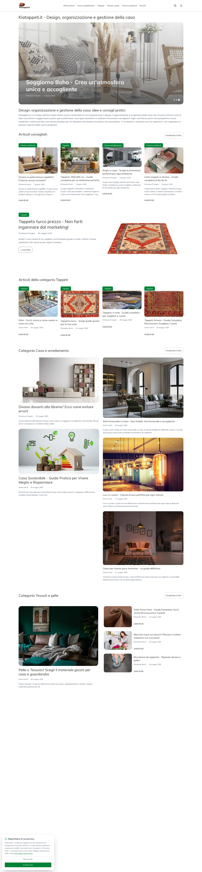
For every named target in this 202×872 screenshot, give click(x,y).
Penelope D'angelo (33, 96)
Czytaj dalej (25, 250)
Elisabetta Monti (25, 184)
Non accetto (28, 859)
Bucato (143, 5)
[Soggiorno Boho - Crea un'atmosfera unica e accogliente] (101, 63)
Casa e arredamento (86, 5)
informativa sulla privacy (23, 853)
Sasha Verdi (23, 327)
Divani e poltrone (129, 5)
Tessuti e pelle (113, 5)
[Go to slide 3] (179, 100)
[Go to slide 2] (176, 100)
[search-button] (175, 5)
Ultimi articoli (68, 5)
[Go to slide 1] (174, 100)
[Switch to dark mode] (181, 6)
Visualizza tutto (173, 135)
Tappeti (100, 5)
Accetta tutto (28, 865)
